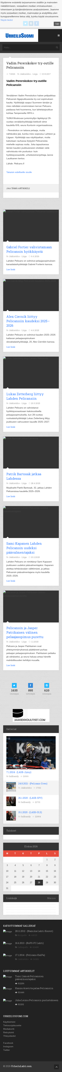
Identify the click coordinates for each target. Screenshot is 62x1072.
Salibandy (14, 776)
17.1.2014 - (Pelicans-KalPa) (30, 955)
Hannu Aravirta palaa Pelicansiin (34, 988)
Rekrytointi (8, 1032)
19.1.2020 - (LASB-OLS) (30, 812)
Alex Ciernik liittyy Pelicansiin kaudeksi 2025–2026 (28, 321)
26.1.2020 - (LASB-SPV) (30, 797)
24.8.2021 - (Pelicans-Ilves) (32, 783)
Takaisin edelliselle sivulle (19, 172)
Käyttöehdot (9, 1022)
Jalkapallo (23, 947)
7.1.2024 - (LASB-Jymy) (18, 772)
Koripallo (22, 935)
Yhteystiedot (9, 1036)
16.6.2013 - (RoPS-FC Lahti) (29, 943)
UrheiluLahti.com (21, 1066)
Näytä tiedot (7, 20)
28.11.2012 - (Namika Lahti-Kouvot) (34, 931)
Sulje (57, 24)
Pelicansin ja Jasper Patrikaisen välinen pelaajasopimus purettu (24, 632)
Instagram (8, 1046)
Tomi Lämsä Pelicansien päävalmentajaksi (29, 978)
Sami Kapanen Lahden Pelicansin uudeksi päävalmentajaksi (24, 547)
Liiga (35, 73)
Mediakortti (8, 1029)
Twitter (6, 1050)
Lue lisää (10, 269)
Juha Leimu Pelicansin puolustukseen (36, 1000)
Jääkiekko (26, 787)
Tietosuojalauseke (12, 1025)
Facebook (8, 1043)
